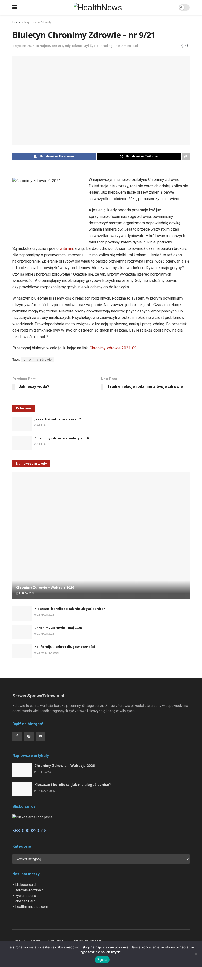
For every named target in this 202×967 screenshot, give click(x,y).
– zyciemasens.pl (25, 896)
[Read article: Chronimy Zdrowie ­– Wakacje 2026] (101, 535)
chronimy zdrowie (38, 359)
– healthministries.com (30, 907)
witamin (66, 248)
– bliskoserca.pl (24, 885)
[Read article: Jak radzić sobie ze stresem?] (22, 424)
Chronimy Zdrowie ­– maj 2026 (58, 627)
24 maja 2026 (45, 614)
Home (16, 22)
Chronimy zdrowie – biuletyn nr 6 (61, 438)
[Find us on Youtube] (40, 736)
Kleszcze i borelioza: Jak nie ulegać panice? (69, 608)
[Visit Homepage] (98, 7)
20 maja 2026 (45, 633)
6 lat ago (43, 425)
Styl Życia (90, 46)
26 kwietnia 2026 (48, 652)
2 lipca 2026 (26, 593)
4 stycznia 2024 (23, 46)
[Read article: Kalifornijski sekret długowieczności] (22, 651)
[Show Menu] (14, 7)
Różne (77, 46)
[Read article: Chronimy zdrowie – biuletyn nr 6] (22, 443)
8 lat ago (43, 444)
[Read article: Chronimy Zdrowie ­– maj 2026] (22, 632)
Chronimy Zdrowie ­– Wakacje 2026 (45, 587)
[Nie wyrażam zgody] (195, 953)
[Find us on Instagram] (29, 736)
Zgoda (102, 960)
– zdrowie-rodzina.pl (28, 890)
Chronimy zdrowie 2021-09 (113, 348)
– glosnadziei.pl (24, 901)
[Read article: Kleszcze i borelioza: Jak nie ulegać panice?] (22, 613)
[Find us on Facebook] (17, 736)
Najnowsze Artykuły (37, 22)
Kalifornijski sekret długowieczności (64, 646)
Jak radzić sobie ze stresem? (57, 419)
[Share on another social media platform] (186, 156)
